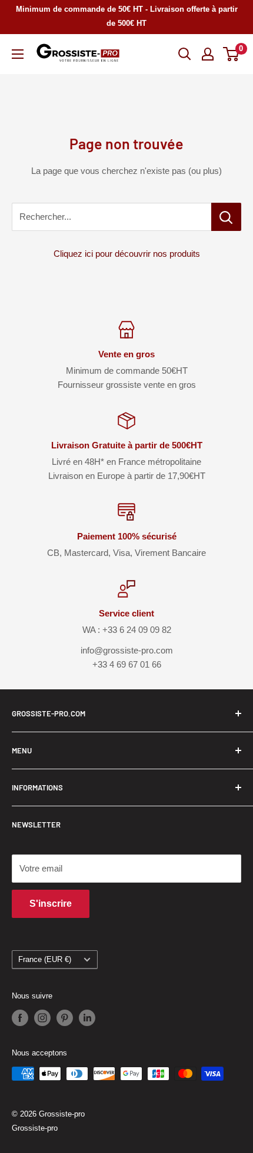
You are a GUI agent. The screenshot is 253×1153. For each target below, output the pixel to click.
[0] (231, 54)
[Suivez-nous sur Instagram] (42, 1018)
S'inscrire (50, 904)
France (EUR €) (44, 959)
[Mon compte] (208, 54)
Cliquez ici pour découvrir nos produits (127, 254)
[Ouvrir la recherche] (184, 54)
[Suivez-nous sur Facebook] (20, 1018)
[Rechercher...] (226, 217)
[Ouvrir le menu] (18, 54)
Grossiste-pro (35, 1128)
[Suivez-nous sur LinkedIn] (87, 1018)
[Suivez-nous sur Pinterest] (64, 1018)
